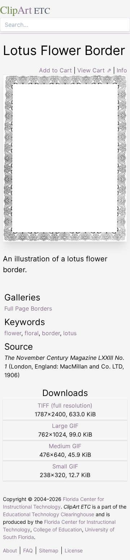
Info (122, 70)
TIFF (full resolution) (65, 405)
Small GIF (65, 466)
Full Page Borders (28, 308)
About (10, 550)
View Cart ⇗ (94, 70)
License (74, 550)
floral (32, 333)
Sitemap (48, 550)
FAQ (28, 550)
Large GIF (65, 425)
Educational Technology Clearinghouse (48, 514)
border (51, 333)
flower (12, 333)
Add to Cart (55, 70)
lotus (70, 333)
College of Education (57, 529)
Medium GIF (65, 446)
